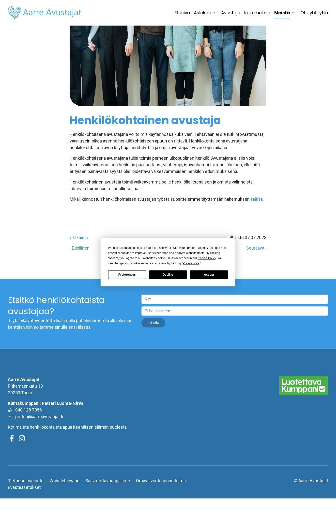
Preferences (127, 274)
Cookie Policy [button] (207, 258)
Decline (168, 274)
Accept (209, 274)
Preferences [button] (191, 263)
